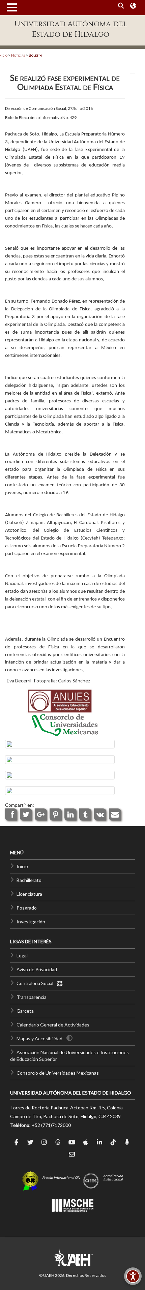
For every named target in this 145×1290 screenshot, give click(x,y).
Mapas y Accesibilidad (39, 1038)
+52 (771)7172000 (51, 1125)
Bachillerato (29, 880)
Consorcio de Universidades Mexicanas (58, 1073)
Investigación (31, 921)
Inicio (22, 866)
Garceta (25, 1011)
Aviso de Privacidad (37, 969)
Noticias (18, 55)
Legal (22, 955)
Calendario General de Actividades (53, 1024)
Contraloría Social (36, 983)
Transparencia (32, 997)
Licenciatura (29, 894)
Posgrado (27, 908)
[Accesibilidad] (133, 1276)
